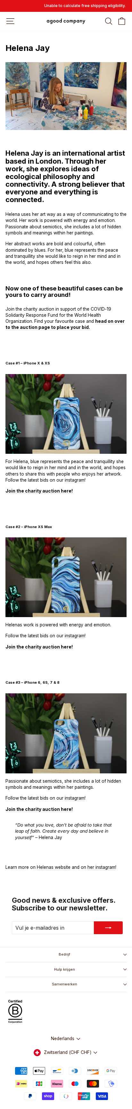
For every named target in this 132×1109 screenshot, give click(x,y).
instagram (75, 480)
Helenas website (53, 867)
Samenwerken (64, 984)
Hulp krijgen (64, 969)
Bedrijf (64, 954)
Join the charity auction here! (39, 809)
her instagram (101, 867)
